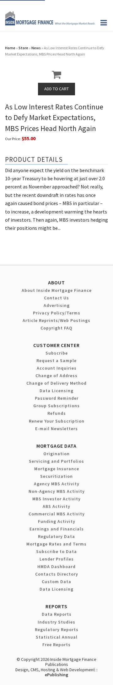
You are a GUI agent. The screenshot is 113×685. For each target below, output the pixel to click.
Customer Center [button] (56, 345)
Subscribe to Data (56, 551)
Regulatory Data (56, 536)
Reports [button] (56, 606)
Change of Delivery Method (56, 383)
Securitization (56, 476)
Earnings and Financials (57, 529)
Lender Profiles (57, 559)
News (36, 47)
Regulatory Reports (56, 629)
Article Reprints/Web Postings (56, 320)
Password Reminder (56, 398)
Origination (56, 453)
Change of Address (56, 375)
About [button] (56, 282)
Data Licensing (56, 390)
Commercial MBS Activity (57, 514)
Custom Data (56, 581)
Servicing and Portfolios (56, 461)
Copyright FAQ (56, 328)
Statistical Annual (57, 637)
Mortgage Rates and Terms (56, 544)
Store (23, 47)
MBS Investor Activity (56, 499)
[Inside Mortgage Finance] (49, 23)
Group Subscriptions (56, 405)
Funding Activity (56, 521)
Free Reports (56, 644)
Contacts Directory (56, 574)
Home (10, 47)
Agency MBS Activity (56, 484)
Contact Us (56, 298)
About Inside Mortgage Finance (57, 290)
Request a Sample (56, 360)
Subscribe (57, 353)
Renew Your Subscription (56, 421)
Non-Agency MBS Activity (57, 491)
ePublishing (56, 674)
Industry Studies (56, 622)
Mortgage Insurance (56, 469)
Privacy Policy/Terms (56, 313)
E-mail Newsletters (56, 428)
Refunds (56, 413)
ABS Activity (56, 506)
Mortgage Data (56, 446)
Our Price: (13, 138)
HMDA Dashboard (56, 566)
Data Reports (57, 614)
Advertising (57, 305)
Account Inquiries (57, 368)
